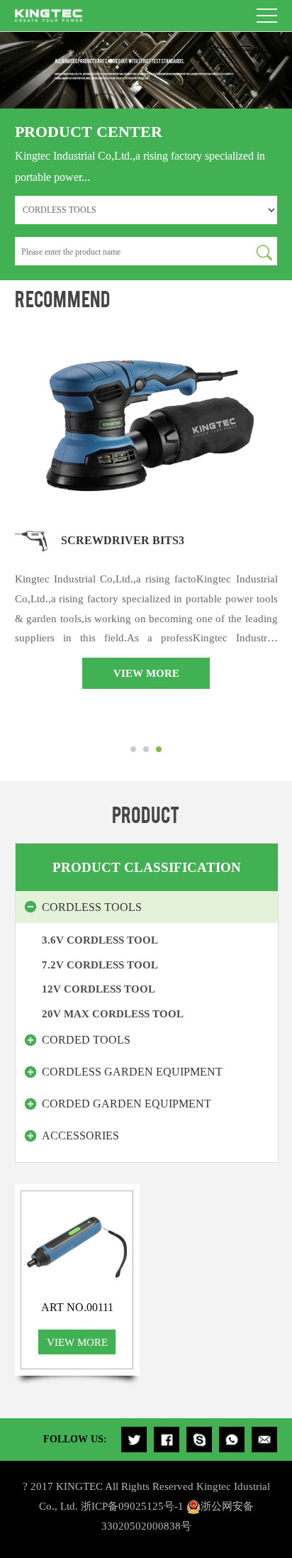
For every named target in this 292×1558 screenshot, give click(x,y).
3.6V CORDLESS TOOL (100, 940)
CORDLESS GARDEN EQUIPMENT (132, 1071)
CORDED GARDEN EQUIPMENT (126, 1103)
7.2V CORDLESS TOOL (100, 964)
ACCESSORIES (80, 1135)
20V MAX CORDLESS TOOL (113, 1013)
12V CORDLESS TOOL (98, 989)
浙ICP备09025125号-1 (132, 1506)
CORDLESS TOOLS (92, 907)
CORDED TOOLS (86, 1039)
